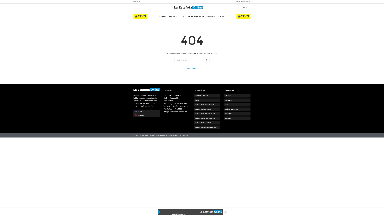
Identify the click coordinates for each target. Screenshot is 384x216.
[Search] (249, 8)
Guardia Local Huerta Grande (205, 113)
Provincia (173, 16)
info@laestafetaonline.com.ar (175, 112)
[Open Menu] (134, 8)
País (182, 16)
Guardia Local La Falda (203, 109)
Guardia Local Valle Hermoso (205, 104)
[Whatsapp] (247, 7)
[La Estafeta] (190, 212)
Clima (197, 100)
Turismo (221, 16)
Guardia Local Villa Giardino (205, 118)
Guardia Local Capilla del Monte (206, 127)
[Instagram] (244, 7)
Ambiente (211, 16)
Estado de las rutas (201, 95)
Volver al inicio (192, 68)
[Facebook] (241, 7)
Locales (162, 16)
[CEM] (141, 15)
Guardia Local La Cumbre (203, 122)
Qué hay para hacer (195, 16)
